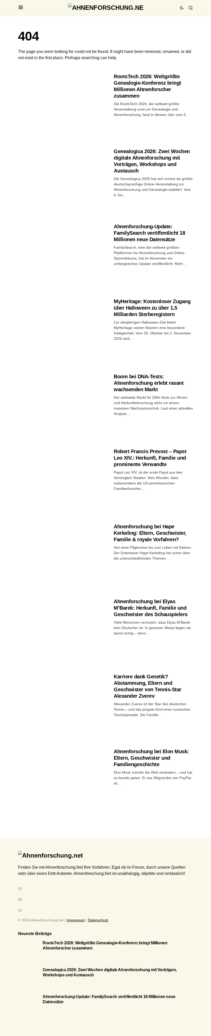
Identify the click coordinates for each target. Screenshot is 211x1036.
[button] (20, 8)
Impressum (76, 920)
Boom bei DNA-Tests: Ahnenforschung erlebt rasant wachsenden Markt (148, 383)
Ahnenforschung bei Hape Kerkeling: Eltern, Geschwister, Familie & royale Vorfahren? (150, 533)
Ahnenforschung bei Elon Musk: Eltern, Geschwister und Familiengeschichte (151, 758)
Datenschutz (98, 920)
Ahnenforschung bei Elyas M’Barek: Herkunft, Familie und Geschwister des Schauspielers (151, 608)
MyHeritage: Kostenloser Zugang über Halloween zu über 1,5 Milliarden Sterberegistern (152, 308)
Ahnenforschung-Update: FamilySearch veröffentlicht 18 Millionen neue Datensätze (149, 233)
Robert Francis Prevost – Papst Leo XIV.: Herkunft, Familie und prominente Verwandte (150, 458)
